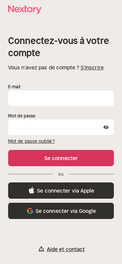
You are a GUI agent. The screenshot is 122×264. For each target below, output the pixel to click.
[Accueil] (25, 9)
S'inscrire (92, 67)
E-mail (14, 87)
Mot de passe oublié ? (31, 141)
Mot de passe (21, 116)
